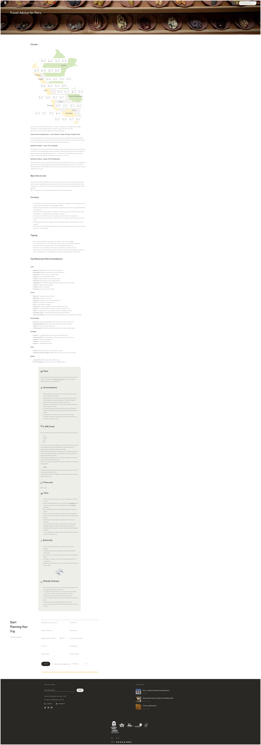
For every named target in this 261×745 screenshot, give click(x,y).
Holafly (44, 467)
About (46, 3)
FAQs (112, 737)
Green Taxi (73, 505)
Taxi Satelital (72, 503)
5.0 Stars (113, 741)
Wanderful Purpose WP (33, 3)
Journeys (23, 3)
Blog (42, 3)
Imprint (117, 737)
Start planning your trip (246, 3)
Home (11, 7)
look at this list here (58, 379)
